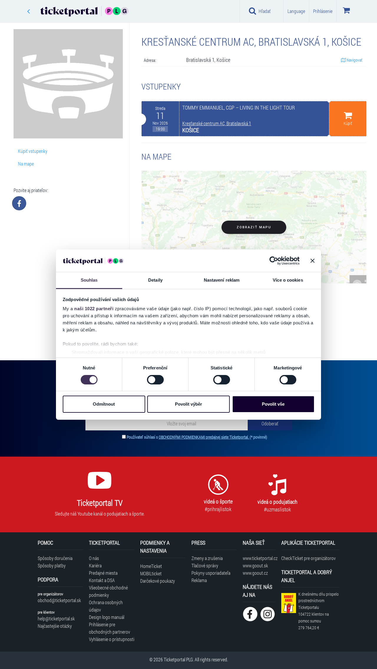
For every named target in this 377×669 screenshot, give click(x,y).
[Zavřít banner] (312, 261)
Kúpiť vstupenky (32, 151)
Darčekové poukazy (157, 581)
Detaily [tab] (155, 280)
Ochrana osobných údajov (106, 606)
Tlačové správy (204, 565)
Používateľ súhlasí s (197, 437)
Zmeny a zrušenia (207, 558)
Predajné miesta (103, 573)
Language (296, 11)
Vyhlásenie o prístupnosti (111, 639)
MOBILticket (151, 573)
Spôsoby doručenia (55, 558)
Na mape (26, 164)
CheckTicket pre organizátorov (308, 558)
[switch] (155, 379)
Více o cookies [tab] (288, 280)
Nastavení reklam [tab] (222, 280)
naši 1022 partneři (93, 308)
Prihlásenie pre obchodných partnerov (109, 628)
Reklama (199, 580)
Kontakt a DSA (102, 580)
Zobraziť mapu (254, 227)
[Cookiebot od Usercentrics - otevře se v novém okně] (274, 260)
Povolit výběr (188, 404)
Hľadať (265, 11)
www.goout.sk (255, 565)
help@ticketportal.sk (56, 618)
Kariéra (95, 565)
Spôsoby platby (52, 565)
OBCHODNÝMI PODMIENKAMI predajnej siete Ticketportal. (204, 437)
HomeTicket (151, 566)
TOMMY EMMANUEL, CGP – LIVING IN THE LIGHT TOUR (238, 107)
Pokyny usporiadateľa (210, 573)
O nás (94, 558)
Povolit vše (273, 404)
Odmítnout (104, 404)
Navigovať (354, 60)
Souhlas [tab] (89, 280)
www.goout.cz (255, 573)
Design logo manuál (106, 617)
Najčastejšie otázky (55, 626)
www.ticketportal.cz (259, 558)
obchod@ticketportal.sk (59, 600)
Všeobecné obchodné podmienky (108, 591)
